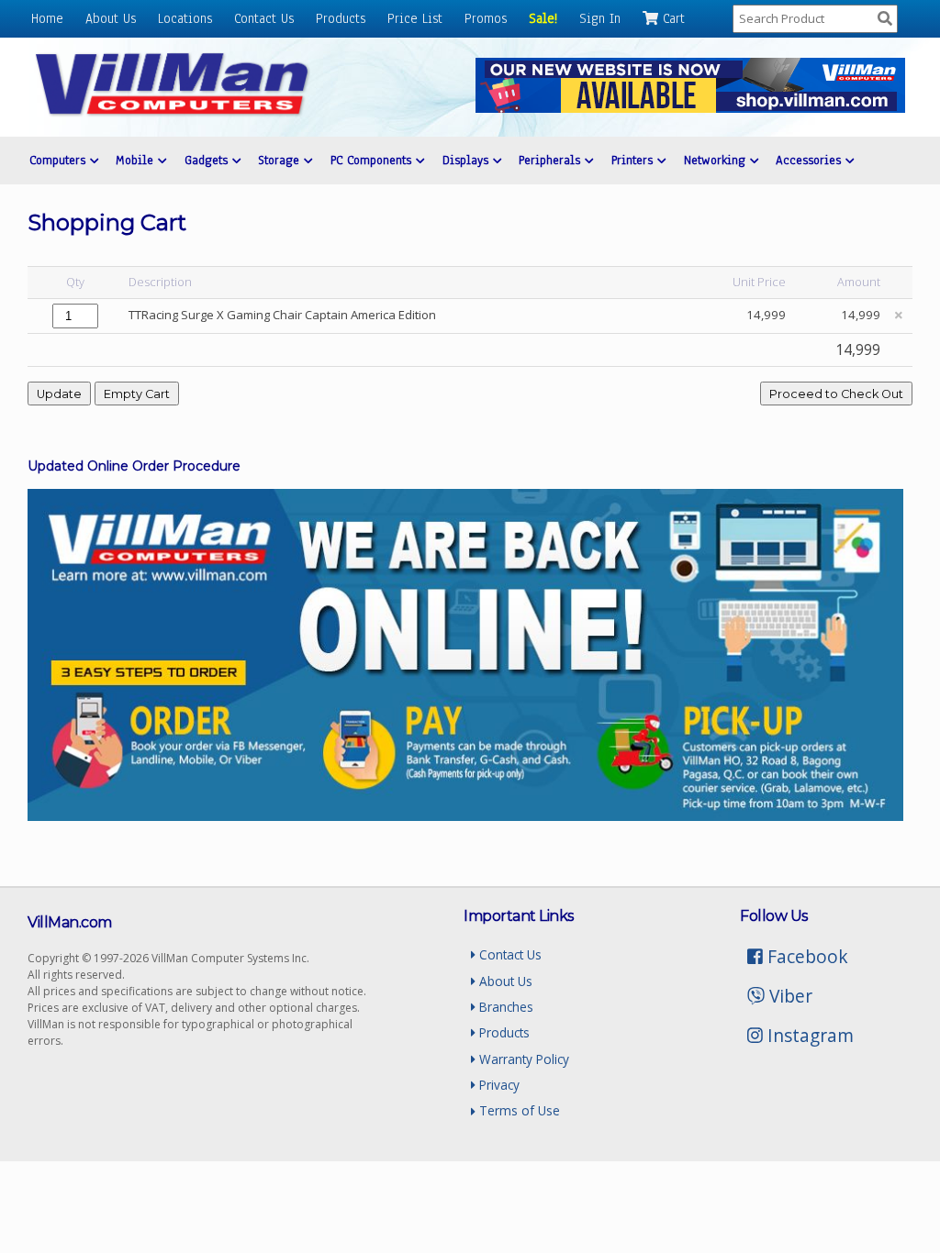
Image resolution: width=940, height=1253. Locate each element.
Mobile (137, 160)
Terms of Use (518, 1110)
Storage (281, 160)
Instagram (808, 1035)
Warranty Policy (522, 1059)
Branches (504, 1006)
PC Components (373, 160)
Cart (671, 18)
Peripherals (552, 160)
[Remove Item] (898, 315)
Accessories (810, 160)
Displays (467, 160)
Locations (185, 18)
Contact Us (264, 18)
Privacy (498, 1084)
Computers (59, 160)
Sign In (600, 18)
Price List (414, 18)
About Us (110, 18)
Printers (634, 160)
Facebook (805, 956)
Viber (788, 995)
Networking (717, 160)
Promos (485, 18)
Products (340, 18)
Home (47, 18)
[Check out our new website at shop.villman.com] (690, 108)
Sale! (543, 18)
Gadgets (208, 160)
